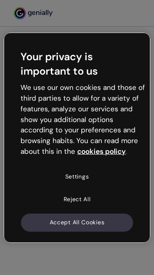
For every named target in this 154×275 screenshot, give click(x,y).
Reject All (77, 199)
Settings (77, 176)
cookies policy (101, 151)
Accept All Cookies (77, 222)
